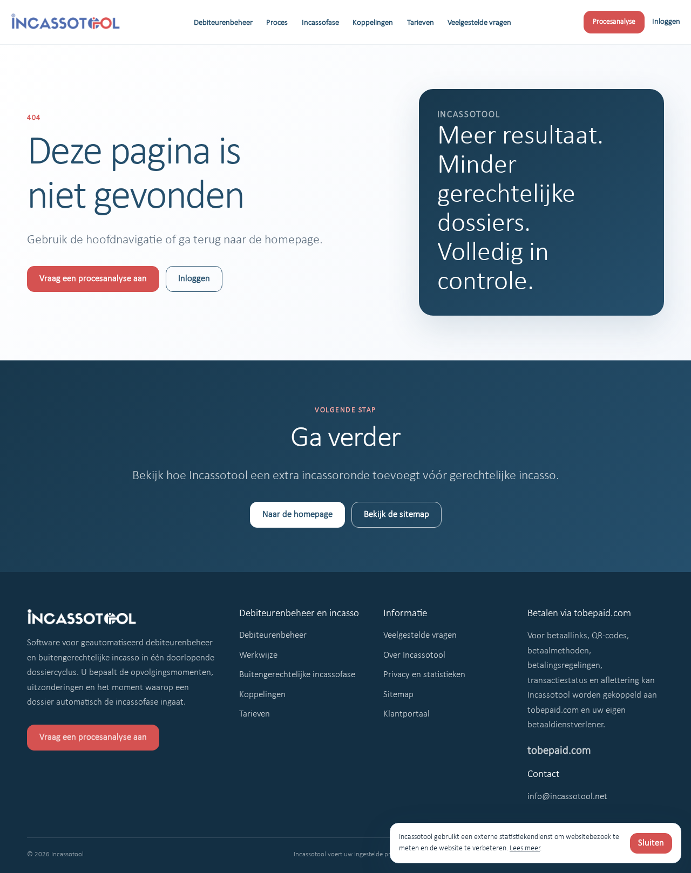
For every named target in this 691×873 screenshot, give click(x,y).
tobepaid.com (559, 750)
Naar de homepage (297, 514)
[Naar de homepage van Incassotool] (66, 22)
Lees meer (525, 848)
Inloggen (666, 22)
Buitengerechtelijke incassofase (297, 674)
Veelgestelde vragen (479, 23)
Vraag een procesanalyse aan (93, 278)
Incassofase (320, 23)
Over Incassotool (414, 655)
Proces (277, 23)
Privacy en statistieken (424, 674)
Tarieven (420, 23)
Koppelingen (373, 23)
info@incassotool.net (567, 796)
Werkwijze (258, 655)
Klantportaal (406, 714)
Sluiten (651, 843)
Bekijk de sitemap (396, 514)
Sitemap (398, 694)
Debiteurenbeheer (223, 23)
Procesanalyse (614, 22)
